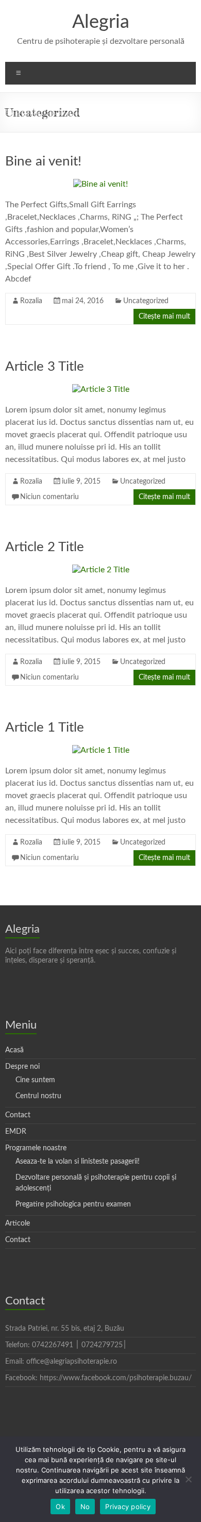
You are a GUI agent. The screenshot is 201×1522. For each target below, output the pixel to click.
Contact (17, 1115)
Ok (60, 1506)
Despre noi (22, 1066)
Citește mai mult (164, 316)
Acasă (14, 1050)
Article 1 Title (44, 727)
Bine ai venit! (43, 161)
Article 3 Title (44, 366)
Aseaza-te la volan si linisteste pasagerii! (77, 1161)
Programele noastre (35, 1148)
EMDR (15, 1131)
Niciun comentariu (49, 497)
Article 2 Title (44, 547)
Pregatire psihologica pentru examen (73, 1204)
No (85, 1506)
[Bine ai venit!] (100, 184)
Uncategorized (146, 301)
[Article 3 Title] (100, 389)
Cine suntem (35, 1080)
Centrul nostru (38, 1096)
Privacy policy (127, 1506)
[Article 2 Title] (100, 570)
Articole (17, 1223)
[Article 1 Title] (100, 750)
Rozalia (31, 301)
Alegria (100, 22)
